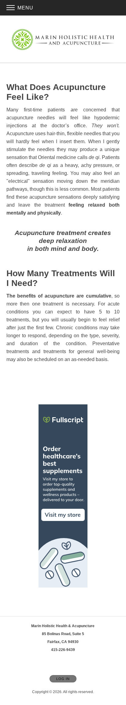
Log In (63, 679)
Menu (24, 7)
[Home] (63, 39)
